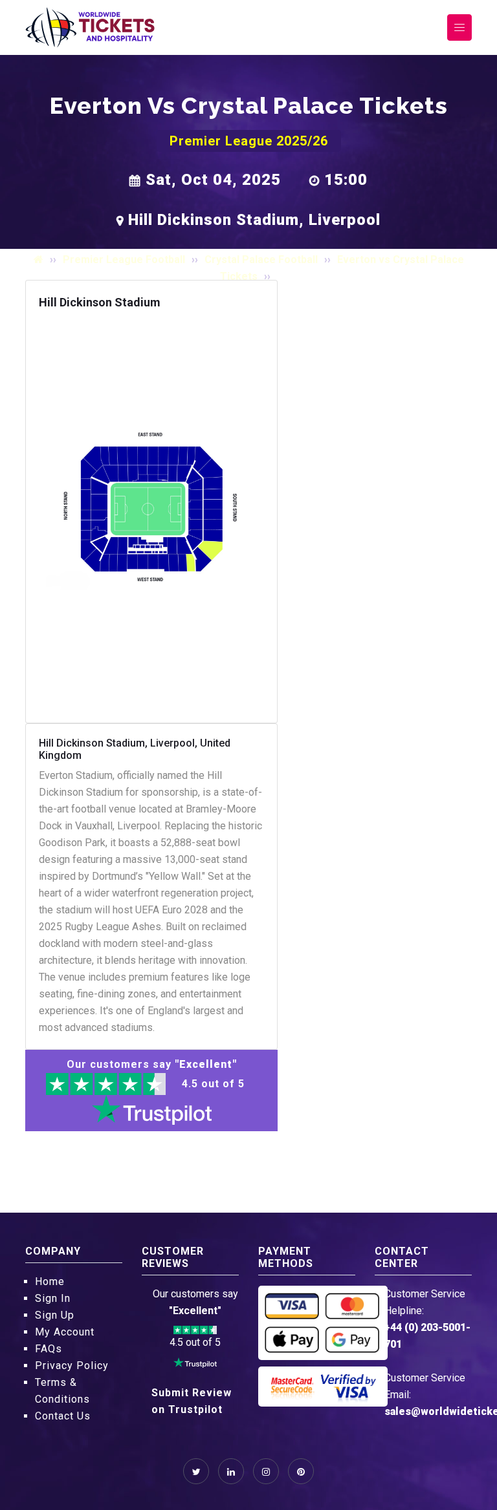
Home (50, 1281)
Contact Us (63, 1416)
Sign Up (54, 1315)
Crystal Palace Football (261, 259)
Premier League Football (124, 259)
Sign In (53, 1298)
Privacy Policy (72, 1365)
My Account (64, 1332)
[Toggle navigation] (459, 27)
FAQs (48, 1349)
